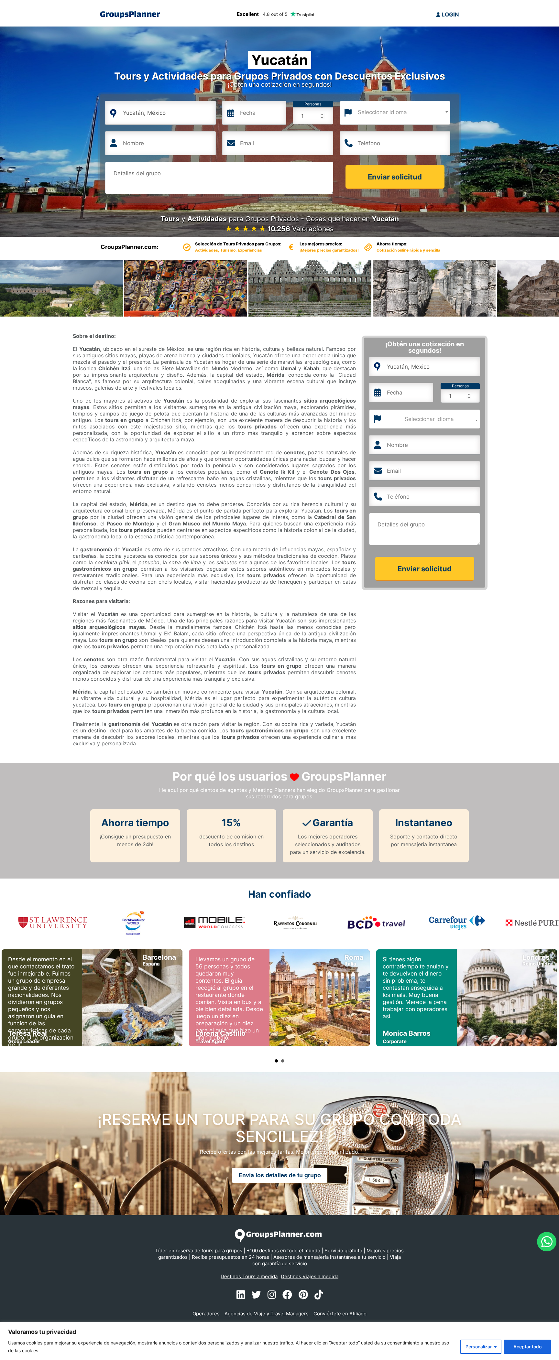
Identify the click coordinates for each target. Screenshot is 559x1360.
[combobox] (395, 113)
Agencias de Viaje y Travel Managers (267, 1314)
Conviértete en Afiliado (340, 1314)
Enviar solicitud (395, 177)
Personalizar (479, 1346)
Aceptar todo (527, 1346)
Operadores (206, 1314)
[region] (279, 1341)
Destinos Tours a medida (249, 1276)
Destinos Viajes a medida (309, 1276)
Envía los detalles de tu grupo (279, 1175)
